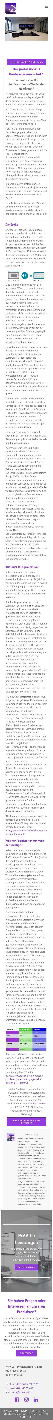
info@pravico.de (37, 1103)
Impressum (38, 1414)
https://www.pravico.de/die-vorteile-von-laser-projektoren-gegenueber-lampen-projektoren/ (24, 1079)
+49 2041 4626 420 (22, 1388)
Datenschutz (27, 1414)
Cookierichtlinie (27, 1417)
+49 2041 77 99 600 (26, 1384)
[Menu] (46, 6)
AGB (46, 1414)
